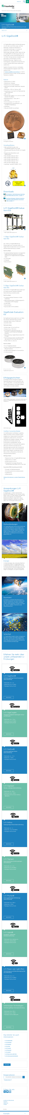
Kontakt (5, 1101)
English (19, 1)
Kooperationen (7, 1079)
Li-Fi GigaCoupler (8, 1040)
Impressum (6, 1103)
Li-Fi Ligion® (7, 1052)
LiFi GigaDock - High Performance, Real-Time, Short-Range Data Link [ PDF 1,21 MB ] (15, 195)
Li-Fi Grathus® (8, 1042)
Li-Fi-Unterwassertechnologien (11, 1055)
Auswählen (23, 1077)
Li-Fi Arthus (7, 1046)
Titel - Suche (24, 1)
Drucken (7, 1064)
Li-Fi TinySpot (8, 1048)
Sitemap (5, 1104)
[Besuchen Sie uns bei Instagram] (10, 1091)
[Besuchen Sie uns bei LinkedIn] (5, 1091)
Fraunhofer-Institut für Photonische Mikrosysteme (11, 10)
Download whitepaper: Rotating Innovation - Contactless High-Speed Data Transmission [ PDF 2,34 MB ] (15, 199)
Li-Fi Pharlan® (8, 1050)
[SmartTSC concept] (14, 176)
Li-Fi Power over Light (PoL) (11, 1054)
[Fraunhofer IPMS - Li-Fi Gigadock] (14, 125)
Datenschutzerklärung (9, 1100)
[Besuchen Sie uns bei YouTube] (7, 1091)
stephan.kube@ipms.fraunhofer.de (12, 71)
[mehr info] (14, 669)
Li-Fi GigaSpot (8, 1044)
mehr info (8, 697)
